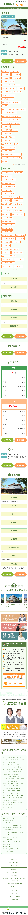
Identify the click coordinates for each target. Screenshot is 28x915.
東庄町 (5, 764)
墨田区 (11, 788)
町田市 (10, 797)
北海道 (5, 800)
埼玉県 (5, 774)
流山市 (20, 771)
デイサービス (17, 841)
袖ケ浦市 (10, 781)
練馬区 (20, 804)
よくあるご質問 (14, 890)
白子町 (15, 802)
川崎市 (22, 795)
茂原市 (17, 778)
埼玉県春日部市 (7, 776)
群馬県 (15, 797)
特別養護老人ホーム (18, 827)
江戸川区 (5, 788)
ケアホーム (6, 832)
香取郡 (10, 804)
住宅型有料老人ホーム (8, 820)
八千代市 (22, 760)
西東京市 (5, 795)
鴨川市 (19, 776)
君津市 (13, 790)
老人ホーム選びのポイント (14, 872)
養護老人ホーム (7, 827)
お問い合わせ (14, 893)
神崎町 (15, 762)
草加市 (18, 790)
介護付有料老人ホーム (8, 818)
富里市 (5, 762)
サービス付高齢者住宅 (8, 851)
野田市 (21, 769)
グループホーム (7, 825)
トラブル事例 (14, 875)
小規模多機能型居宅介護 (17, 832)
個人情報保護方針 (13, 899)
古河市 (10, 802)
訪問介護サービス (7, 841)
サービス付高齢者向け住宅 (10, 823)
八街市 (5, 767)
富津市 (5, 804)
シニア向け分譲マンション (10, 839)
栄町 (14, 757)
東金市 (16, 783)
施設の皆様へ (14, 886)
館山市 (5, 807)
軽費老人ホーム (7, 846)
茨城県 (15, 771)
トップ (3, 8)
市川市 (15, 767)
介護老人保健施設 (17, 825)
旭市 (14, 764)
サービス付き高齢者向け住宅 (10, 849)
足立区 (5, 802)
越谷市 (20, 802)
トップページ (14, 859)
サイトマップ (14, 903)
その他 (13, 844)
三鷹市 (5, 781)
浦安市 (20, 767)
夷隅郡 (15, 800)
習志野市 (5, 769)
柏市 (10, 771)
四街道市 (15, 760)
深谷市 (10, 807)
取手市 (20, 800)
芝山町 (14, 776)
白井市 (5, 760)
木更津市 (5, 786)
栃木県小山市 (17, 788)
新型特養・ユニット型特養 (10, 837)
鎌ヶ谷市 (5, 771)
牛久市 (21, 781)
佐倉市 (10, 760)
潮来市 (5, 783)
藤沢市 (17, 786)
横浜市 (5, 797)
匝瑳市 (19, 764)
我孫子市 (10, 774)
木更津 (21, 783)
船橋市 (10, 767)
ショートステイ (7, 834)
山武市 (5, 778)
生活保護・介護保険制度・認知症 (14, 883)
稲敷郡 (16, 781)
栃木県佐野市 (6, 790)
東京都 (16, 774)
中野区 (15, 804)
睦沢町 (11, 795)
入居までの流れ (14, 865)
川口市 (5, 793)
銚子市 (10, 764)
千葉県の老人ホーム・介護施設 (14, 8)
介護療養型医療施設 (8, 830)
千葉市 (16, 769)
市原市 (22, 778)
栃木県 (20, 797)
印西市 (10, 757)
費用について (14, 869)
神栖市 (10, 800)
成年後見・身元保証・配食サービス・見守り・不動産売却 (14, 879)
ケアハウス (18, 830)
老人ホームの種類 (13, 862)
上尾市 (17, 793)
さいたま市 (11, 793)
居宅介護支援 (6, 844)
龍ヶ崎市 (10, 783)
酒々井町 (19, 757)
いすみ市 (16, 795)
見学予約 (9, 61)
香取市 (10, 762)
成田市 (5, 757)
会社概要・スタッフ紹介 (14, 896)
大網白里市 (11, 778)
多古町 (20, 762)
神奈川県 (11, 786)
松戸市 (11, 769)
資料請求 (21, 61)
